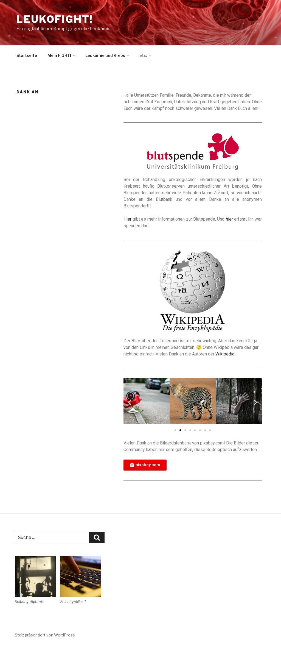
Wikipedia (224, 354)
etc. (143, 55)
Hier (127, 219)
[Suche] (97, 537)
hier (229, 219)
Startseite (26, 55)
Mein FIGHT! (59, 55)
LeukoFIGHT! (54, 19)
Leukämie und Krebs (105, 55)
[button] (175, 430)
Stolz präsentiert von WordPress (45, 635)
